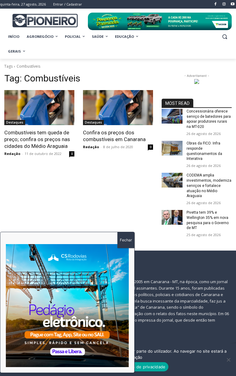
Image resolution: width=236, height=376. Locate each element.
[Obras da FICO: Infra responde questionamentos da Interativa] (172, 148)
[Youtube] (232, 4)
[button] (224, 37)
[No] (228, 360)
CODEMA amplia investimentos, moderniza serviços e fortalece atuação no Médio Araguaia (209, 185)
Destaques (14, 122)
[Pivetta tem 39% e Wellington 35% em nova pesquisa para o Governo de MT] (172, 217)
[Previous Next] (67, 305)
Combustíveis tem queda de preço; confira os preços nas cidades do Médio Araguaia (37, 139)
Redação (12, 153)
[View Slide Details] (160, 21)
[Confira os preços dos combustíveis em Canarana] (118, 107)
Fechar (126, 240)
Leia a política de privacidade (137, 366)
